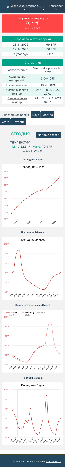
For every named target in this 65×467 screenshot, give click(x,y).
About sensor (50, 134)
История (18, 122)
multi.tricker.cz (53, 461)
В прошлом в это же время (32, 39)
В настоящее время (15, 114)
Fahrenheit (56, 6)
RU (43, 6)
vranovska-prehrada (24, 6)
